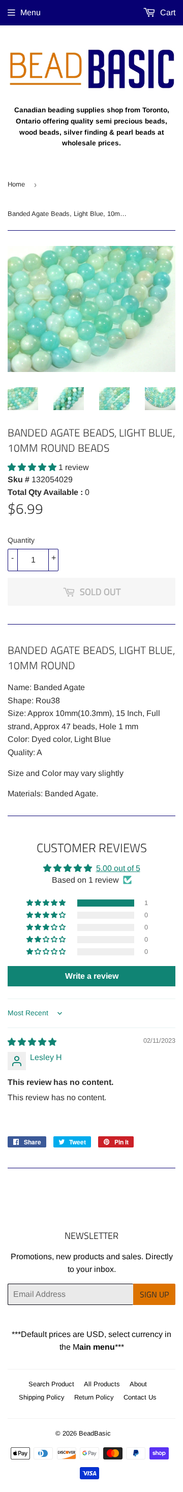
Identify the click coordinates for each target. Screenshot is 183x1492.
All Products (102, 1384)
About (138, 1384)
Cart (166, 12)
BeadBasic (95, 1433)
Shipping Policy (42, 1397)
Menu (30, 12)
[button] (33, 467)
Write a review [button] (91, 976)
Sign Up (154, 1294)
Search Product (51, 1384)
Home (16, 184)
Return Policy (94, 1397)
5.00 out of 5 (118, 868)
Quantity (21, 540)
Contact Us (140, 1397)
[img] (32, 1042)
